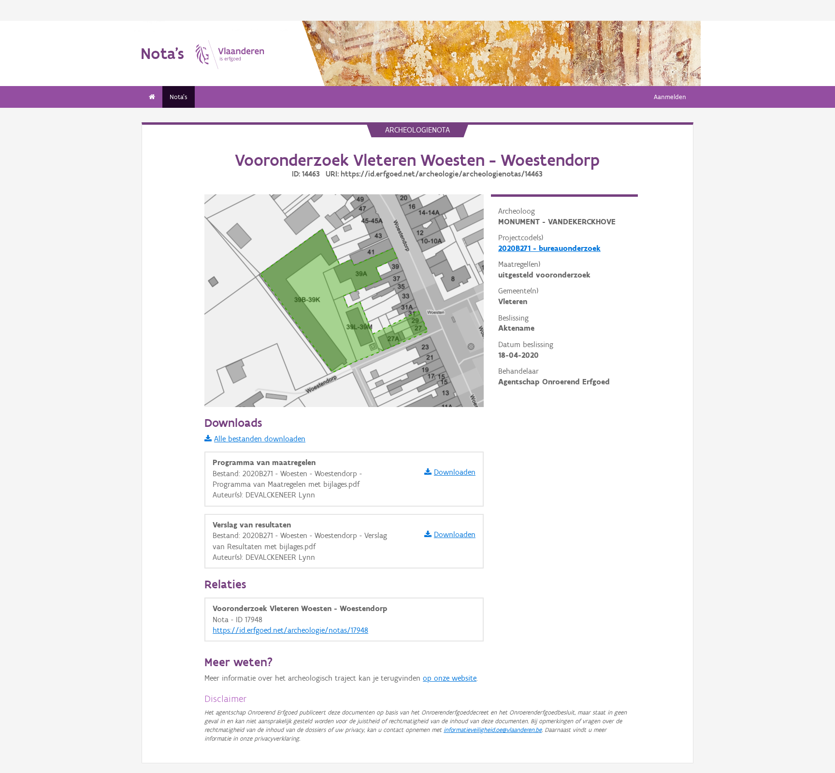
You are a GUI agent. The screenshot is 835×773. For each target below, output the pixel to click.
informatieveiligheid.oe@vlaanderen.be (493, 729)
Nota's (178, 97)
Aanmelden (670, 97)
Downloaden (454, 472)
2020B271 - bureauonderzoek (549, 248)
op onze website (449, 678)
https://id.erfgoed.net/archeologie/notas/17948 (290, 630)
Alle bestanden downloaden (259, 438)
